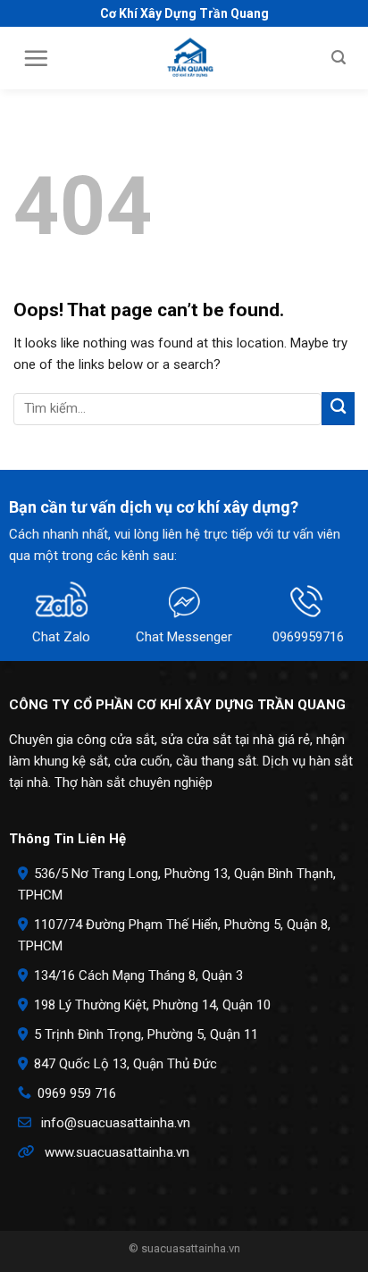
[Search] (338, 57)
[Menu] (35, 58)
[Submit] (338, 408)
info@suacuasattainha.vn (115, 1123)
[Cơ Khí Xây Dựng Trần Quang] (190, 58)
